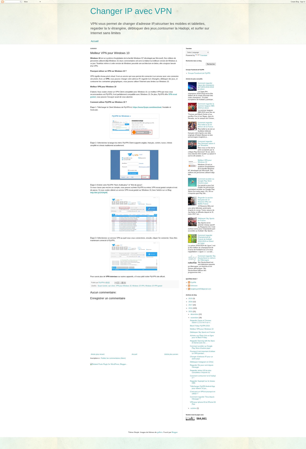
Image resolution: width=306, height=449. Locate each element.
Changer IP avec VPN (131, 11)
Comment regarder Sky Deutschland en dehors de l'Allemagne (207, 258)
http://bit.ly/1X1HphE (98, 193)
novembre (195, 318)
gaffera (159, 432)
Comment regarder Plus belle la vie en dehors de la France (205, 125)
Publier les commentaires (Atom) (113, 358)
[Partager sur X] (120, 283)
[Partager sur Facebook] (122, 283)
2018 (191, 302)
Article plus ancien (171, 354)
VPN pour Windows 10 (123, 286)
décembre (195, 314)
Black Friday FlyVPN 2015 (200, 326)
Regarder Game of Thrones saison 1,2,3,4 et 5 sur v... (200, 321)
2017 (191, 305)
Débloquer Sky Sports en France (202, 332)
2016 (191, 308)
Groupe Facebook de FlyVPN (199, 73)
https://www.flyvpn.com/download (147, 107)
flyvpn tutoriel (102, 286)
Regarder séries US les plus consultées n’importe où (200, 371)
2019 (191, 298)
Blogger (175, 432)
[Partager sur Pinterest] (125, 283)
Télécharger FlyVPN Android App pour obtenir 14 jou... (202, 387)
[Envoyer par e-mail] (116, 283)
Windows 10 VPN (138, 286)
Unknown (193, 286)
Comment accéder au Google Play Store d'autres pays (206, 181)
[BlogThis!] (118, 283)
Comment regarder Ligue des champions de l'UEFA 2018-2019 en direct (206, 86)
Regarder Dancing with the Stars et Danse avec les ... (202, 342)
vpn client (111, 286)
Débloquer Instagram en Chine (201, 362)
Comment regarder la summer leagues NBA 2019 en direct (206, 106)
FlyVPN (193, 282)
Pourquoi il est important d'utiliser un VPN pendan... (202, 352)
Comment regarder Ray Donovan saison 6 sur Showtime (206, 143)
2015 (191, 311)
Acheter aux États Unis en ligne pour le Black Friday (202, 337)
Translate (203, 55)
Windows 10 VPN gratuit (153, 286)
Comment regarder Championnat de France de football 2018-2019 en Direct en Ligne (205, 239)
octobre (194, 408)
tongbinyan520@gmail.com (200, 289)
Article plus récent (97, 354)
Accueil (94, 41)
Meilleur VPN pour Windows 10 (205, 161)
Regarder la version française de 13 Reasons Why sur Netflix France (205, 201)
